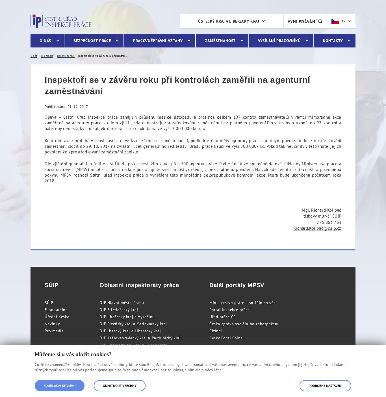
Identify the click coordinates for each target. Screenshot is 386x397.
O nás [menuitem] (45, 40)
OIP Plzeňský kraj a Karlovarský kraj (133, 323)
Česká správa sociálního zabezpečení (244, 323)
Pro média (54, 330)
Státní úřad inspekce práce (61, 21)
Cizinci (215, 330)
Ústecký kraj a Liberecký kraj (228, 21)
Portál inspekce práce (229, 309)
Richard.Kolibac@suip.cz (317, 228)
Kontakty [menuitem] (333, 40)
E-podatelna (56, 309)
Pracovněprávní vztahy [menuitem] (158, 40)
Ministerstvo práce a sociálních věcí (243, 302)
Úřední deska (57, 316)
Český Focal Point (225, 337)
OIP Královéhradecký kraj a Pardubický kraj (140, 337)
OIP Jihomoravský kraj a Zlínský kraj (133, 345)
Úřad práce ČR (222, 316)
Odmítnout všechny (119, 385)
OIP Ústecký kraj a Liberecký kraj (130, 330)
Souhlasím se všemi (59, 385)
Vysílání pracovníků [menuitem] (279, 40)
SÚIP (49, 302)
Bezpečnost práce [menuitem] (92, 40)
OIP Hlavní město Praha (121, 302)
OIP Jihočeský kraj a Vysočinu (127, 316)
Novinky (52, 323)
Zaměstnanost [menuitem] (220, 40)
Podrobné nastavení (325, 385)
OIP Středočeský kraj (118, 309)
